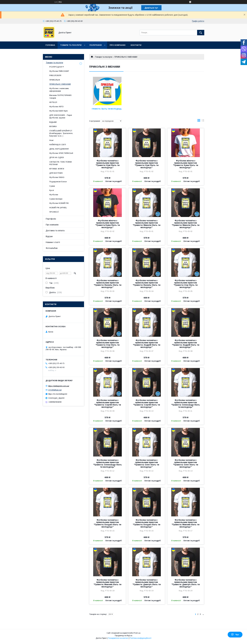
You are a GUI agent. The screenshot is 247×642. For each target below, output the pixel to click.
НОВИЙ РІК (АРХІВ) (58, 208)
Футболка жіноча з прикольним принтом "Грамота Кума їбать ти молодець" (107, 224)
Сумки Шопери (55, 199)
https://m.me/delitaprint (57, 394)
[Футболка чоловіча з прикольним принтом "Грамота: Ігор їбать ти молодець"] (185, 262)
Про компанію (118, 45)
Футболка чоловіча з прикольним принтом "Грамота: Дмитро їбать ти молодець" (147, 583)
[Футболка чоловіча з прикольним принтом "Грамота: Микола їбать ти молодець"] (146, 202)
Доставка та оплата (55, 230)
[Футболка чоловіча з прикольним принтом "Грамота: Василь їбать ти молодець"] (107, 262)
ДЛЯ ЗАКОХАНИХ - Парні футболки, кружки (60, 116)
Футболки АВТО (56, 106)
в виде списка (203, 121)
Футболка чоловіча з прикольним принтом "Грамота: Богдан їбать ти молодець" (107, 523)
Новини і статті (53, 242)
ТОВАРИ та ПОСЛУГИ (70, 45)
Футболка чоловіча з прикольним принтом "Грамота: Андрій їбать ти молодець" (146, 343)
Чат (237, 634)
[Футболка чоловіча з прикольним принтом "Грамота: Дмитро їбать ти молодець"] (146, 562)
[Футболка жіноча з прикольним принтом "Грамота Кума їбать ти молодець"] (107, 202)
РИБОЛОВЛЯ (55, 75)
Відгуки (49, 236)
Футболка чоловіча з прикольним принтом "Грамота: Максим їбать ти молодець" (185, 523)
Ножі (51, 140)
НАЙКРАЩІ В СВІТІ (57, 144)
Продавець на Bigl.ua (123, 636)
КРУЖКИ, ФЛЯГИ (56, 169)
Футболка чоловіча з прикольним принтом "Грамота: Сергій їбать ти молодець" (107, 403)
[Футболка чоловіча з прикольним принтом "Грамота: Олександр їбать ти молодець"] (185, 382)
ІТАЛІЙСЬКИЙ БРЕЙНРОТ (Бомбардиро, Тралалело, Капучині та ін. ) (61, 133)
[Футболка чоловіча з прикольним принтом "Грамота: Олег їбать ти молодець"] (146, 442)
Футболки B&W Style (58, 111)
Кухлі (51, 190)
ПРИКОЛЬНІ (54, 80)
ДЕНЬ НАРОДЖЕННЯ (59, 149)
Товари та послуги (103, 57)
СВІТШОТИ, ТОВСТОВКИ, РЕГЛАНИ (60, 163)
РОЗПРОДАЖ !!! (56, 67)
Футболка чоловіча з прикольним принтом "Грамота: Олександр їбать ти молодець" (185, 403)
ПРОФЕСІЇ (54, 212)
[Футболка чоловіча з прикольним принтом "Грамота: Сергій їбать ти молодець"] (107, 382)
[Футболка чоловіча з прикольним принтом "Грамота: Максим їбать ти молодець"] (185, 502)
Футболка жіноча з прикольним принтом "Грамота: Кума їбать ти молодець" (185, 164)
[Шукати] (200, 32)
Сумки (52, 186)
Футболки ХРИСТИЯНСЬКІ (61, 153)
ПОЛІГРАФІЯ (95, 45)
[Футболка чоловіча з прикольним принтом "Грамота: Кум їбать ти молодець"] (107, 142)
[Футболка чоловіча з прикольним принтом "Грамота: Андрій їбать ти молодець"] (146, 322)
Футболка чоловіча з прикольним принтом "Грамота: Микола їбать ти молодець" (146, 224)
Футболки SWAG (56, 177)
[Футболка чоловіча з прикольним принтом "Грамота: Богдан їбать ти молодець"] (107, 502)
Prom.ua (137, 633)
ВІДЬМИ (53, 122)
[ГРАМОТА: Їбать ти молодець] (107, 91)
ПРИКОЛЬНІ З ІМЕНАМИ (60, 84)
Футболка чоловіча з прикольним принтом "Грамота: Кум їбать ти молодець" (107, 164)
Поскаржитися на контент (118, 638)
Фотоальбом (51, 248)
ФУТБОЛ (53, 102)
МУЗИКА (53, 126)
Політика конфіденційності (140, 638)
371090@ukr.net (54, 390)
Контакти (136, 45)
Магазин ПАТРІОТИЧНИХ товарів (60, 96)
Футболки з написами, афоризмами (59, 89)
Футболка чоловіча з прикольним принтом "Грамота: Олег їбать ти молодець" (146, 463)
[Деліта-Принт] (49, 38)
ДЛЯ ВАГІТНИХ (56, 173)
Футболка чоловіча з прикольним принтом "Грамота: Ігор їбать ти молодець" (186, 283)
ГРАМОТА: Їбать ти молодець (107, 109)
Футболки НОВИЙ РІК (59, 203)
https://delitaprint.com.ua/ (58, 386)
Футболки (53, 195)
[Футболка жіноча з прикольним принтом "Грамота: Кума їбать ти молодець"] (185, 142)
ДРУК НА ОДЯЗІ (56, 157)
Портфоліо (51, 219)
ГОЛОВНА (50, 45)
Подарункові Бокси (58, 182)
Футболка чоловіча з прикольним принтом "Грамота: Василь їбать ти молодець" (107, 283)
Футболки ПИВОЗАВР (59, 71)
